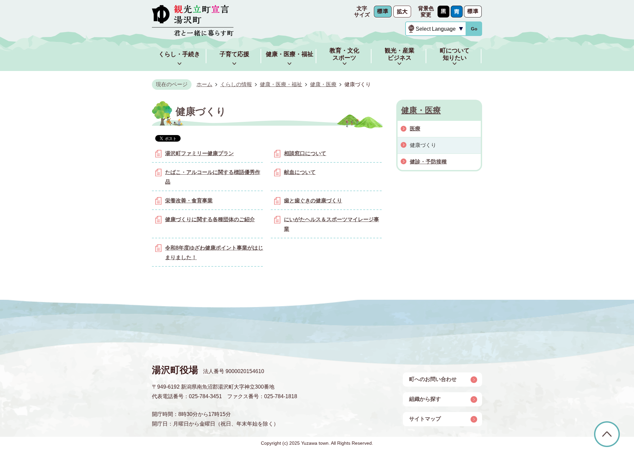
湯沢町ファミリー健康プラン (199, 153)
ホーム (204, 84)
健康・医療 (323, 84)
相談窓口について (305, 153)
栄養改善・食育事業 (189, 200)
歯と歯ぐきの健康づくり (313, 200)
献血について (300, 172)
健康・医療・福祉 (281, 84)
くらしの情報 (236, 84)
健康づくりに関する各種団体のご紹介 (210, 219)
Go (474, 28)
